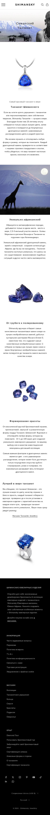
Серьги (10, 703)
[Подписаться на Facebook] (6, 777)
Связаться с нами (14, 663)
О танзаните (12, 760)
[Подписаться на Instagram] (20, 777)
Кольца (10, 699)
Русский (23, 800)
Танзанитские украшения (18, 695)
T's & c (10, 654)
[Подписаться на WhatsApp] (13, 781)
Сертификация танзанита (18, 765)
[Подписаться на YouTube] (33, 777)
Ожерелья (11, 717)
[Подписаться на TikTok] (40, 777)
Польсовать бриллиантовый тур (21, 740)
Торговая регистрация (17, 667)
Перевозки (11, 645)
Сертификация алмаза (17, 752)
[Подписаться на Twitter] (13, 777)
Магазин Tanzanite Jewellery (25, 516)
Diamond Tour (13, 735)
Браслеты (11, 708)
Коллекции (11, 690)
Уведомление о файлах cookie (20, 672)
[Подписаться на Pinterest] (26, 777)
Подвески (11, 712)
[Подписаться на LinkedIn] (6, 781)
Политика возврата (15, 649)
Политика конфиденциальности (21, 658)
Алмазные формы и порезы (19, 756)
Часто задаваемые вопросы (19, 641)
